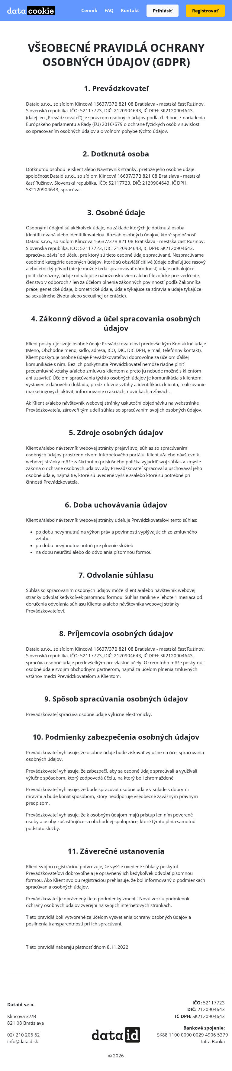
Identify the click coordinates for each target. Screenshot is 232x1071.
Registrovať (205, 11)
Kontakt (130, 10)
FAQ (109, 10)
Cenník (89, 10)
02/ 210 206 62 (23, 1035)
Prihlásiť (162, 11)
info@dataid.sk (22, 1041)
